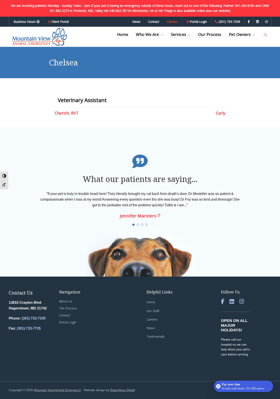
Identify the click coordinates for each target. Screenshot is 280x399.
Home (151, 302)
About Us (65, 301)
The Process (68, 308)
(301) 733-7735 (29, 328)
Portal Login (67, 322)
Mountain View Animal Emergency (57, 390)
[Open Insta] (266, 22)
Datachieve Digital (122, 390)
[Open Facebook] (249, 22)
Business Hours (25, 21)
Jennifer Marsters (139, 216)
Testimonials (156, 336)
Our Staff (153, 311)
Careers (152, 319)
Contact (64, 315)
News (151, 328)
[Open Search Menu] (265, 35)
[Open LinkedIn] (257, 22)
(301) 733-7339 (34, 318)
